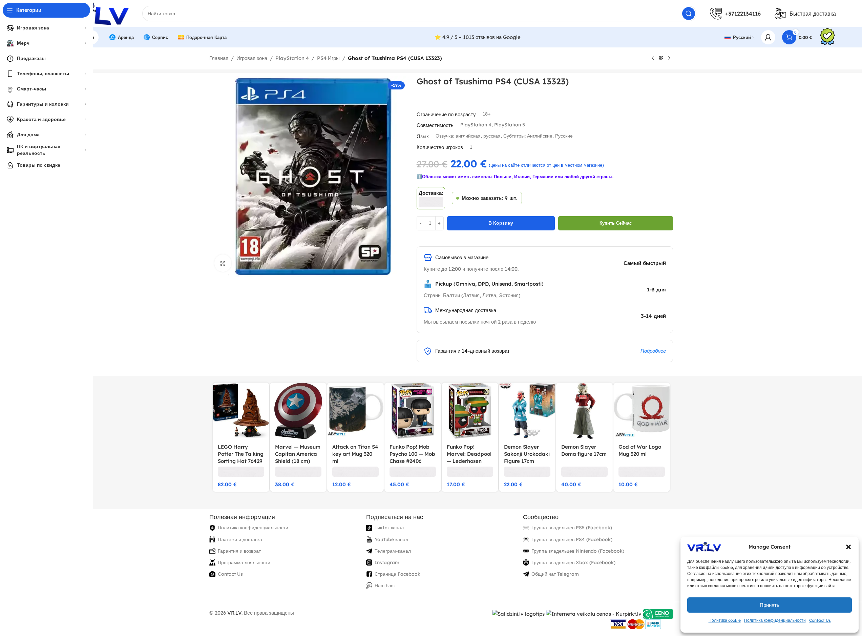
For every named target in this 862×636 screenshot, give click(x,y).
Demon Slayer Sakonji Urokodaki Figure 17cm (527, 454)
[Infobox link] (827, 37)
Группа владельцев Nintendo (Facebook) (577, 551)
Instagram (387, 562)
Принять (769, 605)
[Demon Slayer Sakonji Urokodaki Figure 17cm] (527, 411)
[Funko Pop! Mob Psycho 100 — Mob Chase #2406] (412, 411)
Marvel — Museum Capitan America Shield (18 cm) (297, 454)
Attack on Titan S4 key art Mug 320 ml (355, 454)
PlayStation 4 (292, 58)
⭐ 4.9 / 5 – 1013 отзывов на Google (478, 37)
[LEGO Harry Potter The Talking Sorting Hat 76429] (241, 411)
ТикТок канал (389, 528)
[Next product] (669, 59)
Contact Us (820, 620)
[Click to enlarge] (222, 262)
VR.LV (234, 613)
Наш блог (385, 585)
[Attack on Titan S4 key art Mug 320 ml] (355, 411)
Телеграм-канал (393, 551)
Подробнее (653, 351)
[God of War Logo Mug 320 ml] (641, 411)
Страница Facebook (397, 574)
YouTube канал (391, 539)
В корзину (500, 223)
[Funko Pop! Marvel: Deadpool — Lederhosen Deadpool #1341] (470, 411)
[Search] (688, 13)
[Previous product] (653, 59)
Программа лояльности (244, 562)
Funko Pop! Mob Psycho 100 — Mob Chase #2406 (412, 454)
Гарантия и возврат (239, 551)
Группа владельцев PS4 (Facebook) (571, 539)
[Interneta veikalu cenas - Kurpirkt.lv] (594, 613)
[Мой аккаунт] (768, 37)
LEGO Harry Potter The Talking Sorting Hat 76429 (241, 454)
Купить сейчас (616, 223)
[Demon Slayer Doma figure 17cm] (584, 411)
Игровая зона (251, 58)
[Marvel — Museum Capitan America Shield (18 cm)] (298, 411)
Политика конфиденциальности (775, 620)
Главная (218, 58)
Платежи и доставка (240, 539)
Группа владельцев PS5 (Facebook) (571, 528)
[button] (848, 546)
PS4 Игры (328, 58)
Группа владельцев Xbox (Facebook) (573, 562)
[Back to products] (661, 59)
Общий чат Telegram (555, 574)
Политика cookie (725, 620)
